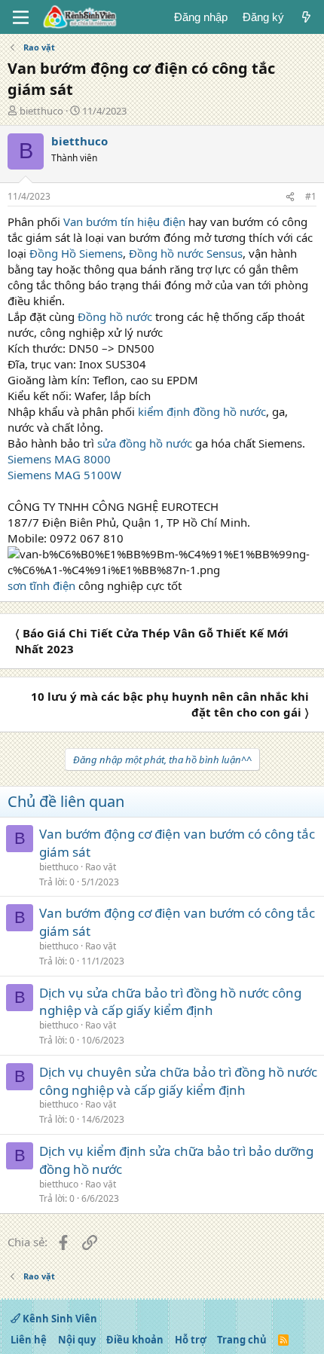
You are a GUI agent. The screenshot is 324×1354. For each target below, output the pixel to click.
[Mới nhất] (306, 17)
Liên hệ (29, 1339)
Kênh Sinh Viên (58, 1318)
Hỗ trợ (190, 1339)
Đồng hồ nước (115, 316)
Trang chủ (242, 1339)
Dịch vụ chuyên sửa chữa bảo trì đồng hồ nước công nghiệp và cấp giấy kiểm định (178, 1081)
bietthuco (41, 111)
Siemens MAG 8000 (59, 458)
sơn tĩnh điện (41, 585)
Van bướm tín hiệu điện (124, 221)
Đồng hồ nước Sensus (186, 253)
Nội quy (77, 1339)
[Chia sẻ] (290, 197)
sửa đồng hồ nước (144, 443)
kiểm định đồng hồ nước (202, 411)
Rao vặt (100, 866)
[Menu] (20, 17)
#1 (310, 196)
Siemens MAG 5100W (64, 474)
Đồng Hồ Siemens (76, 253)
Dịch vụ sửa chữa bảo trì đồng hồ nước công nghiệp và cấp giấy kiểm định (170, 1001)
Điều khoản (135, 1339)
